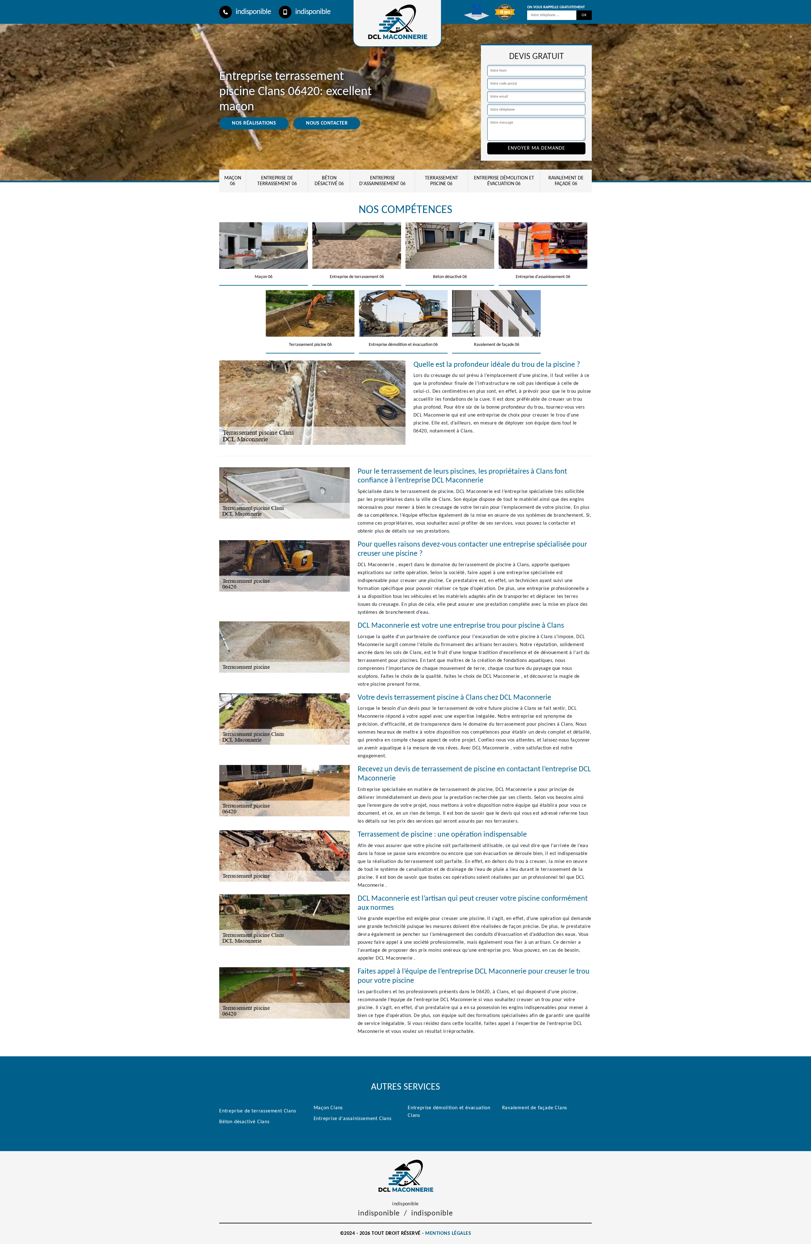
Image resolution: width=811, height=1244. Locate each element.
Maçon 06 (232, 181)
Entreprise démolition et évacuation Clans (449, 1111)
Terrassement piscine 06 (441, 181)
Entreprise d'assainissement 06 (382, 181)
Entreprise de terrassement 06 (277, 181)
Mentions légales (448, 1233)
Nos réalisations (254, 123)
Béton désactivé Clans (244, 1121)
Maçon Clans (328, 1108)
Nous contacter (327, 123)
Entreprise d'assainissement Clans (353, 1118)
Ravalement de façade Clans (534, 1108)
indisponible (253, 12)
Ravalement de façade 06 (566, 181)
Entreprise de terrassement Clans (257, 1111)
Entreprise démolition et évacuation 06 (504, 181)
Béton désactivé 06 (329, 181)
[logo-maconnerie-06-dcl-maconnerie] (405, 1175)
